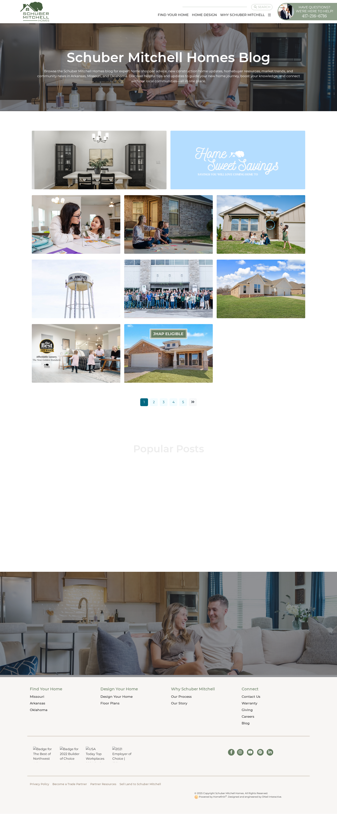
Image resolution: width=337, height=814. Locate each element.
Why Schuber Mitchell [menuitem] (242, 15)
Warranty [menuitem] (249, 703)
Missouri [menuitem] (37, 697)
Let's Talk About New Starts (164, 522)
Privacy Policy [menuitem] (39, 784)
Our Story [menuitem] (179, 703)
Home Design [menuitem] (204, 15)
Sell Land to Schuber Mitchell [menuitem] (140, 784)
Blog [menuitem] (246, 723)
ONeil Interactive (271, 796)
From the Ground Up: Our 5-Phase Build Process (257, 524)
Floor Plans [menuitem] (110, 703)
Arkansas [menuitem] (37, 703)
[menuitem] (269, 15)
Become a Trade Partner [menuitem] (69, 784)
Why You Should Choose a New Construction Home (70, 532)
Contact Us (168, 657)
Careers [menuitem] (248, 716)
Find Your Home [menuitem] (173, 15)
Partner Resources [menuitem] (103, 784)
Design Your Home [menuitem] (119, 689)
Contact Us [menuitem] (251, 697)
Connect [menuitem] (250, 689)
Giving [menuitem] (247, 710)
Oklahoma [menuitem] (38, 710)
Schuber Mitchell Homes (59, 513)
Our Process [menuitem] (181, 697)
